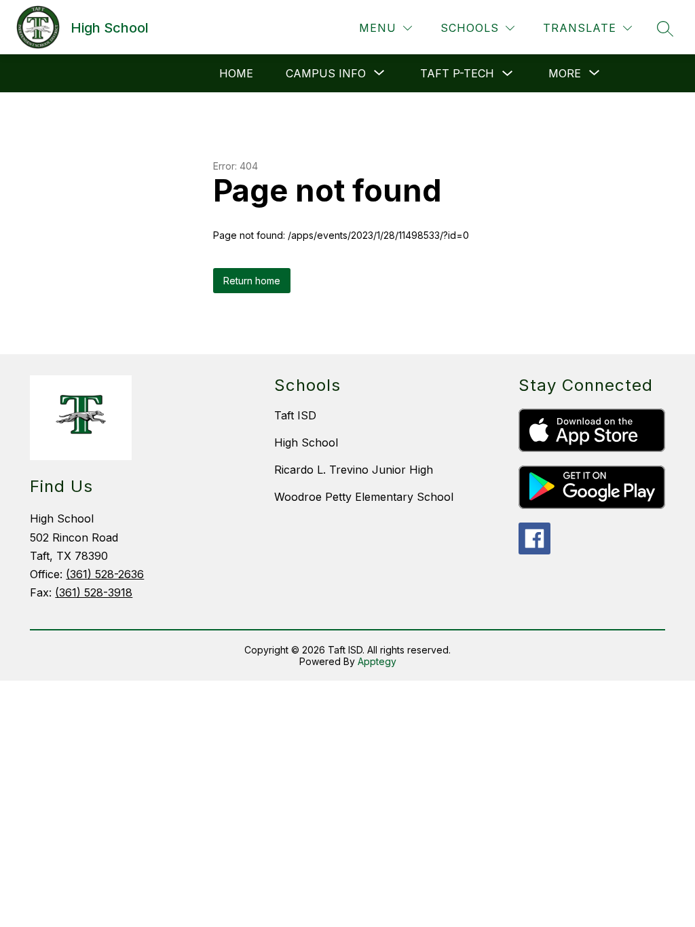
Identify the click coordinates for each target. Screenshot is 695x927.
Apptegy (377, 661)
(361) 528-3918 (93, 592)
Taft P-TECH (457, 73)
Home (236, 73)
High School (306, 442)
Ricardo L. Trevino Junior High (353, 469)
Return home (251, 280)
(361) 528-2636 (105, 574)
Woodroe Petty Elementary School (363, 497)
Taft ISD (295, 415)
